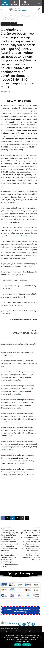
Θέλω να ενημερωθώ (16, 16)
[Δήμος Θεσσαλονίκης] (18, 9)
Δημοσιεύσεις (5, 16)
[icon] (20, 625)
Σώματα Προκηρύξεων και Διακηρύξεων (11, 25)
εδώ (34, 344)
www (19, 236)
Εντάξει (17, 645)
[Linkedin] (12, 518)
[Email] (17, 518)
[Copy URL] (27, 518)
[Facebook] (3, 518)
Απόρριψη (26, 645)
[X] (7, 518)
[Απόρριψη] (41, 640)
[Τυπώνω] (22, 518)
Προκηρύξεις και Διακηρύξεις (8, 22)
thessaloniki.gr (26, 236)
